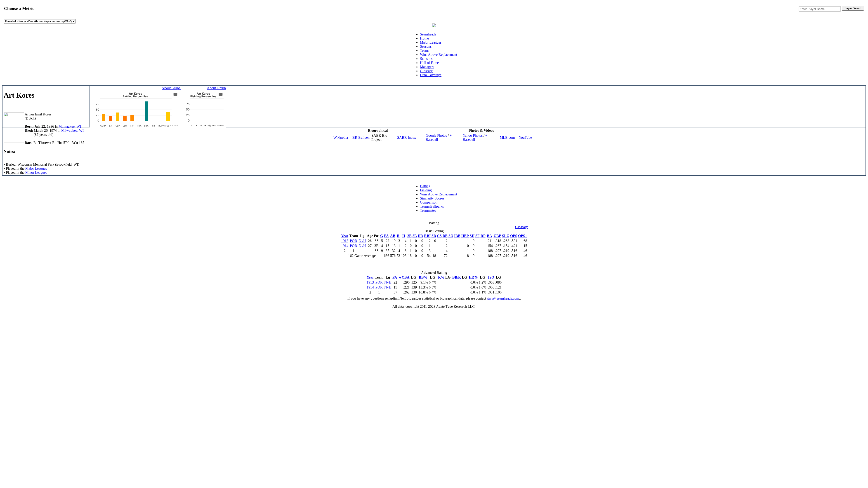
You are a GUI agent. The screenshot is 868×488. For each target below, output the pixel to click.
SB (434, 236)
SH (472, 236)
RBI (427, 236)
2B (409, 236)
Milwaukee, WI (70, 126)
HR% (473, 277)
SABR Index (406, 137)
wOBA (404, 277)
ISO (491, 277)
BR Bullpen (361, 137)
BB (445, 236)
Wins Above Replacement (438, 54)
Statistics (426, 59)
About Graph (171, 88)
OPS (513, 236)
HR (420, 236)
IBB (457, 236)
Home (424, 38)
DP (483, 236)
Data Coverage (430, 75)
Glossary (426, 71)
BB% (423, 277)
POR (353, 241)
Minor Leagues (36, 172)
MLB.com (507, 137)
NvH (362, 241)
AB (392, 236)
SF (477, 236)
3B (415, 236)
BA (489, 236)
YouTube (525, 137)
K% (441, 277)
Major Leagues (430, 42)
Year (344, 236)
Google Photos (436, 135)
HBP (465, 236)
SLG (505, 236)
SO (450, 236)
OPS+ (522, 236)
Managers (427, 67)
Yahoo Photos (473, 135)
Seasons (426, 46)
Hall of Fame (429, 63)
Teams (424, 50)
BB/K (456, 277)
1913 (344, 241)
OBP (497, 236)
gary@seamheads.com (503, 298)
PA (386, 236)
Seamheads (428, 34)
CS (439, 236)
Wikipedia (340, 137)
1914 (344, 246)
